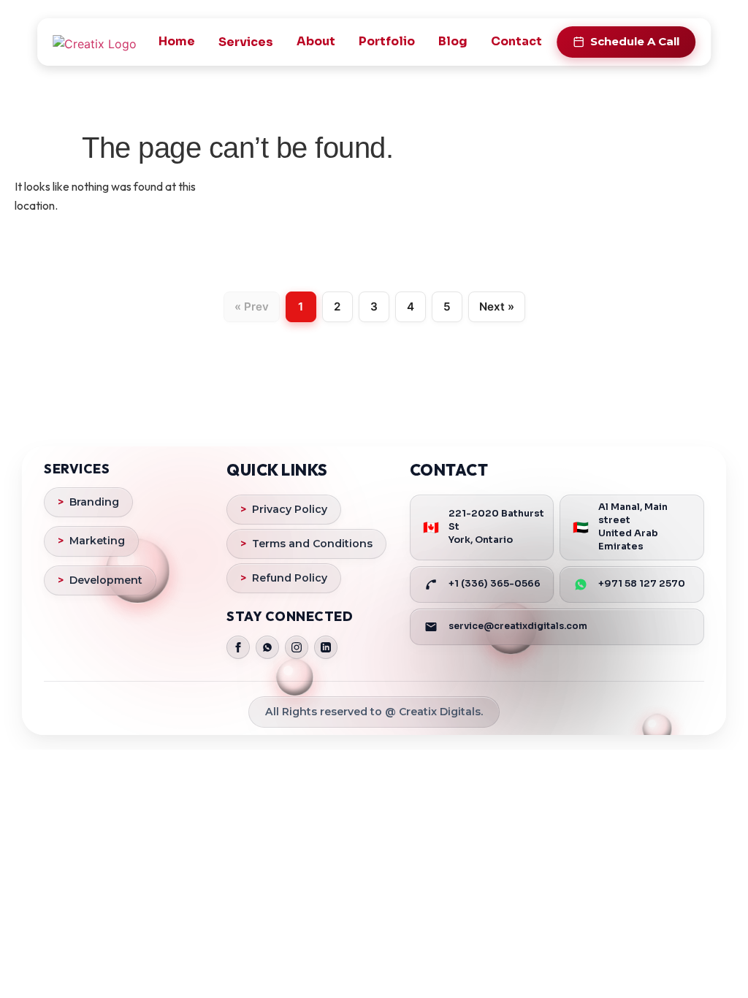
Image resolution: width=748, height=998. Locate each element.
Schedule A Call (634, 41)
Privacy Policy (283, 509)
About (316, 41)
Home (177, 41)
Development (100, 580)
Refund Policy (283, 577)
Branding (88, 501)
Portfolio (387, 41)
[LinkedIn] (325, 647)
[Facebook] (238, 647)
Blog (453, 41)
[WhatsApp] (267, 647)
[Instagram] (296, 647)
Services (245, 42)
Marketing (91, 540)
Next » (496, 306)
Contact (516, 41)
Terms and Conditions (306, 543)
